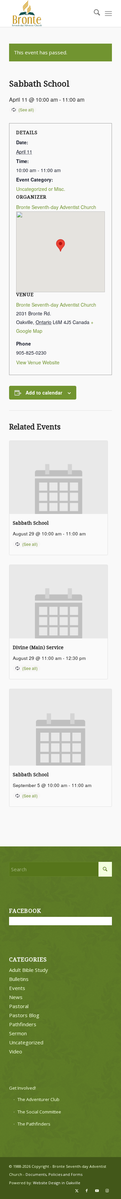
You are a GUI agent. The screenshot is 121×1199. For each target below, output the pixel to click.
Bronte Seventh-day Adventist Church (56, 207)
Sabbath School (31, 523)
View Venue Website (37, 362)
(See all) (26, 109)
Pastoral (19, 1006)
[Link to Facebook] (87, 1191)
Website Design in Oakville (56, 1182)
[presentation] (58, 477)
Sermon (18, 1033)
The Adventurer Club (38, 1099)
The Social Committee (39, 1112)
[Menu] (108, 13)
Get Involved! (22, 1088)
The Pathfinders (33, 1124)
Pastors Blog (24, 1015)
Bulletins (19, 979)
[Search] (93, 13)
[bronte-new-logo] (50, 13)
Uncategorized (26, 1042)
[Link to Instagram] (107, 1191)
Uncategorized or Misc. (40, 189)
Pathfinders (22, 1024)
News (16, 997)
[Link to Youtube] (97, 1191)
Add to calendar (44, 392)
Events (17, 988)
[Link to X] (77, 1191)
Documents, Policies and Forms (54, 1174)
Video (15, 1051)
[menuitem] (93, 13)
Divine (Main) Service (38, 647)
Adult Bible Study (28, 970)
